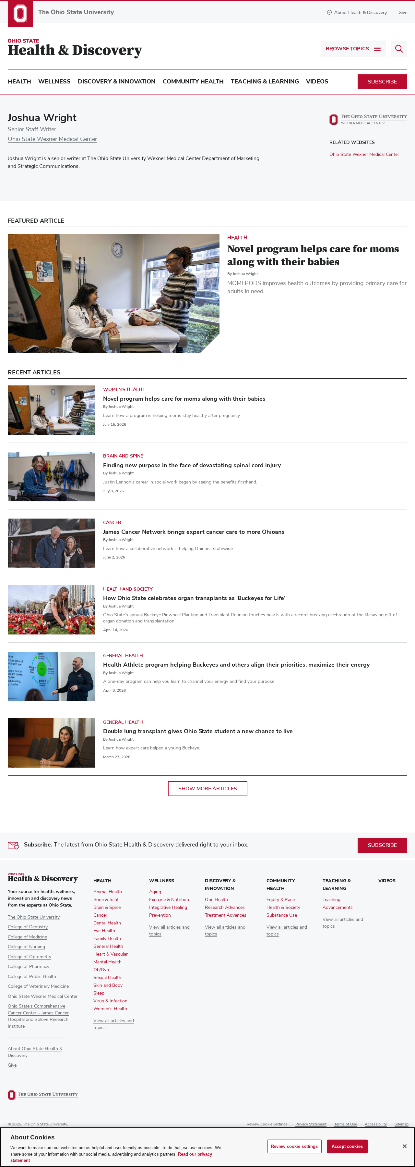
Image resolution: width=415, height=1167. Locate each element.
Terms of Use (345, 1124)
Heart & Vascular (110, 954)
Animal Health (107, 892)
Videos (317, 81)
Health (19, 81)
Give (402, 12)
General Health (123, 656)
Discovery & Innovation (117, 81)
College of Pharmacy (28, 966)
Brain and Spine (123, 456)
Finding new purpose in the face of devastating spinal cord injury (192, 465)
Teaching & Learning (265, 81)
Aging (155, 892)
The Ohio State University (34, 917)
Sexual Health (107, 977)
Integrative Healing (168, 907)
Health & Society (283, 907)
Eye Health (104, 931)
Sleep (98, 993)
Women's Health (124, 389)
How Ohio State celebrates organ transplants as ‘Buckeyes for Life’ (194, 598)
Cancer (112, 523)
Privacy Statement (310, 1124)
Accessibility (376, 1124)
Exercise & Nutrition (169, 899)
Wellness (54, 81)
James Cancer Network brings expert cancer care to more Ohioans (194, 532)
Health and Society (128, 589)
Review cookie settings (267, 1124)
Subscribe (382, 81)
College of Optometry (29, 957)
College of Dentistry (28, 927)
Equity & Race (281, 899)
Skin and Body (108, 985)
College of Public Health (32, 976)
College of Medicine (27, 937)
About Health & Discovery (360, 12)
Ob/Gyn (101, 970)
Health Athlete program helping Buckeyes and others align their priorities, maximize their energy (236, 665)
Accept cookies (347, 1146)
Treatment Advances (225, 915)
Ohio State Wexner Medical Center (52, 139)
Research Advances (225, 907)
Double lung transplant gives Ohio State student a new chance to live (198, 731)
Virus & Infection (110, 1001)
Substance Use (282, 915)
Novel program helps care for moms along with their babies (184, 399)
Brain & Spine (107, 907)
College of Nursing (26, 947)
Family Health (107, 938)
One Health (216, 899)
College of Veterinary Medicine (38, 986)
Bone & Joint (106, 899)
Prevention (160, 915)
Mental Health (107, 962)
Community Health (193, 81)
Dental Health (107, 923)
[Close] (404, 1146)
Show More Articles (207, 788)
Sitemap (402, 1124)
